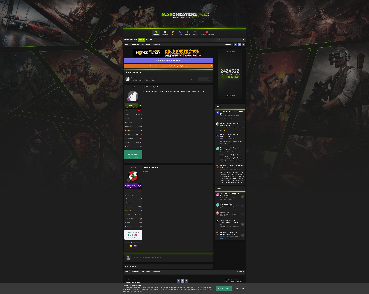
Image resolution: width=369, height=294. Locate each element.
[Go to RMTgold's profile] (217, 221)
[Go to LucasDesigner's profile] (217, 124)
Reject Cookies (239, 288)
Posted (234, 115)
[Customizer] (147, 40)
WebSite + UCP (225, 212)
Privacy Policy (130, 282)
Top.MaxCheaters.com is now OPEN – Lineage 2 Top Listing (168, 66)
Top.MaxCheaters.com (207, 34)
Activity (164, 34)
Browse (155, 34)
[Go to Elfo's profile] (217, 135)
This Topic (236, 39)
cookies (148, 289)
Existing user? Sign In (130, 39)
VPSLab (224, 115)
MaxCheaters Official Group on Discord (168, 60)
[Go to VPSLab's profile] (217, 112)
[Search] (244, 40)
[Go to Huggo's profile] (217, 148)
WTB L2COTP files (226, 204)
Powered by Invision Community (233, 281)
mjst (134, 78)
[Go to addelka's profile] (217, 213)
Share (194, 79)
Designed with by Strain (133, 279)
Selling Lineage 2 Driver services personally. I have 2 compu (229, 222)
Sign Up (141, 39)
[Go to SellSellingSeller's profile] (217, 194)
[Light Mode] (151, 40)
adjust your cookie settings (194, 289)
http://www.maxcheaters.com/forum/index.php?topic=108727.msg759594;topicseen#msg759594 (174, 91)
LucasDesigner (226, 127)
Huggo (224, 152)
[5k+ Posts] (130, 245)
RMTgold (222, 226)
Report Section (150, 80)
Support (187, 34)
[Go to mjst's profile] (127, 79)
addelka (222, 214)
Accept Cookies (225, 288)
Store (172, 34)
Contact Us (138, 282)
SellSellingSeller (225, 198)
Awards (195, 34)
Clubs (180, 34)
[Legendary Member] (135, 245)
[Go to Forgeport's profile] (217, 166)
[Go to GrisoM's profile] (133, 176)
